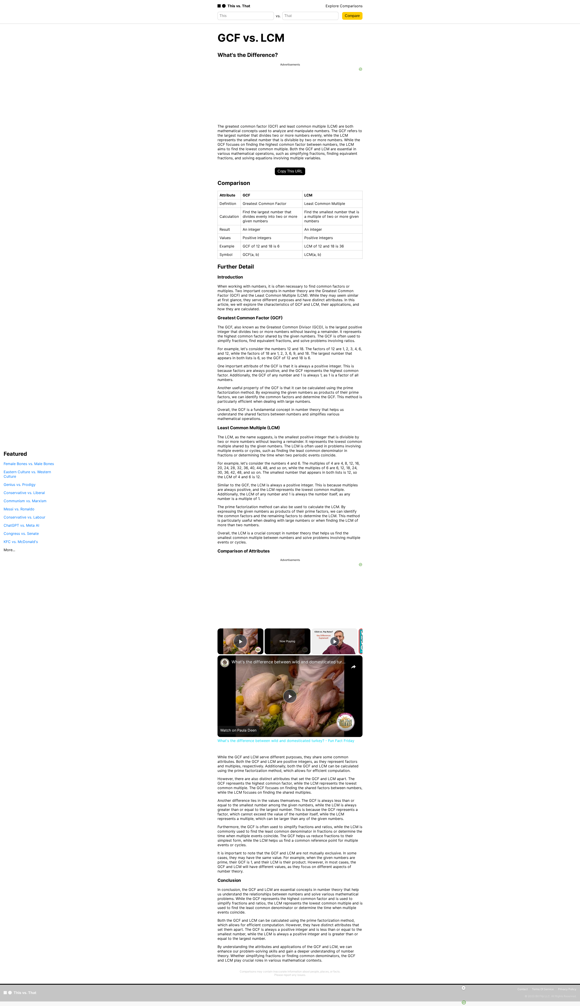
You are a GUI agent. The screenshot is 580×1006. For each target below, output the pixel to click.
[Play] (334, 641)
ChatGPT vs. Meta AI (21, 525)
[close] (463, 988)
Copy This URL (290, 171)
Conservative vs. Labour (24, 517)
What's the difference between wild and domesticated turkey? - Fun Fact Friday (289, 661)
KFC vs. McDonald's (21, 541)
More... (9, 550)
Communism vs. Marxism (25, 501)
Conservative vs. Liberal (24, 492)
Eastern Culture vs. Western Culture (27, 474)
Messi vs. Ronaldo (19, 509)
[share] (353, 667)
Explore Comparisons (344, 6)
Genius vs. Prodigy (20, 484)
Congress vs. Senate (21, 533)
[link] (224, 662)
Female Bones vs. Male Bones (29, 463)
